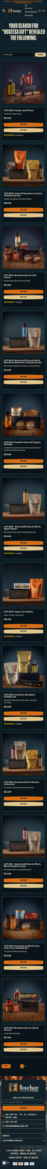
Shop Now (23, 125)
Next (6, 1066)
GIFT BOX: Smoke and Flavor (19, 110)
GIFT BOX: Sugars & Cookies (18, 612)
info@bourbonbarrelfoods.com (16, 1126)
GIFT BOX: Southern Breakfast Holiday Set (19, 696)
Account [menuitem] (28, 8)
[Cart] (43, 11)
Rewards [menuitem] (29, 15)
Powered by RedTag (28, 1153)
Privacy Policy (15, 1157)
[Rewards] (6, 1163)
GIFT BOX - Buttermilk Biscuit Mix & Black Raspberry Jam (22, 865)
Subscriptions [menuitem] (31, 12)
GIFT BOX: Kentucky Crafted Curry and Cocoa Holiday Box (21, 947)
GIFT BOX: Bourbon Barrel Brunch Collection (21, 783)
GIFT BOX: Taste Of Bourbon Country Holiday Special (23, 195)
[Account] (31, 5)
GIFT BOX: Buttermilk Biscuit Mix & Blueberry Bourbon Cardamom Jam (23, 361)
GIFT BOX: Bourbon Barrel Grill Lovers (20, 276)
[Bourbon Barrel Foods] (14, 11)
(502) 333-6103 (11, 1122)
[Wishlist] (40, 11)
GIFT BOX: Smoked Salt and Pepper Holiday (22, 443)
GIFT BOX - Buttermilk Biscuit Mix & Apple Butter (22, 528)
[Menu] (3, 10)
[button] (23, 1135)
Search (40, 55)
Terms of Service (30, 1157)
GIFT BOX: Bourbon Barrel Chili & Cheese (21, 1029)
